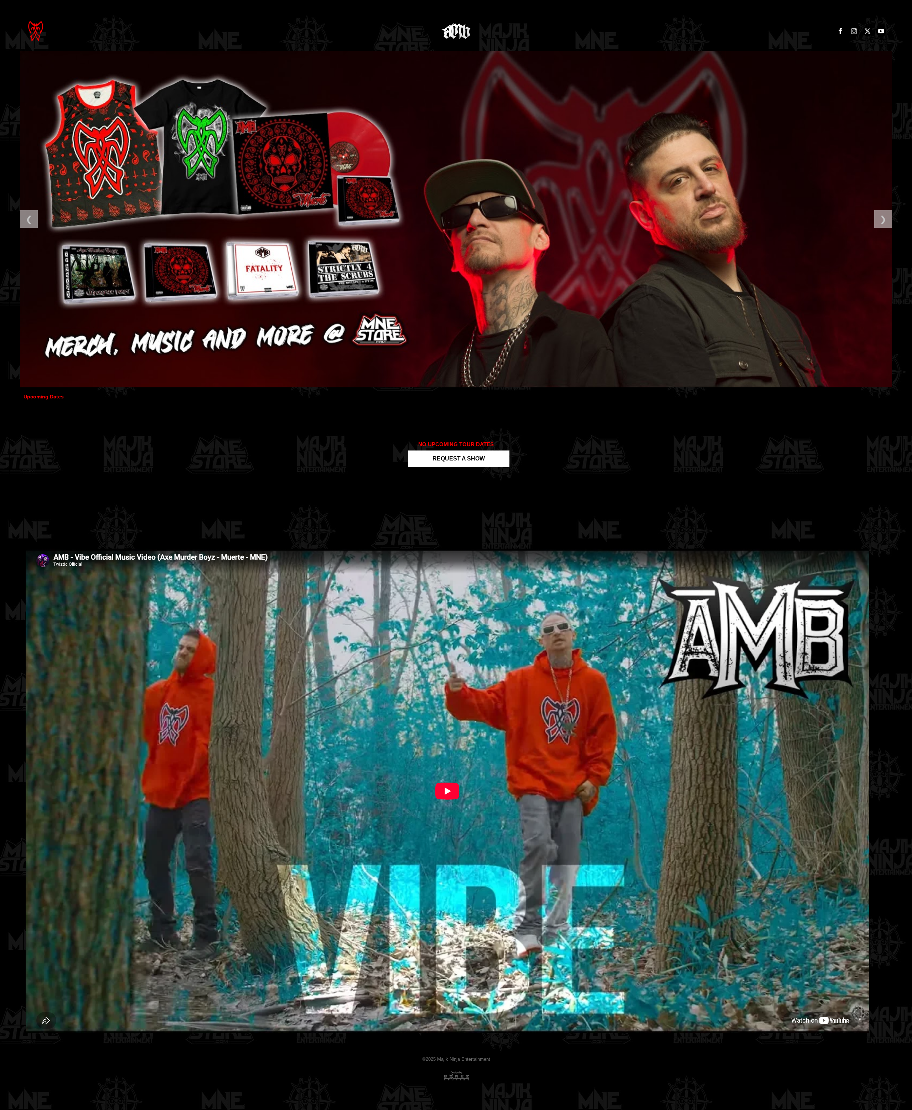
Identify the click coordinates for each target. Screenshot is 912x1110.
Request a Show (458, 458)
